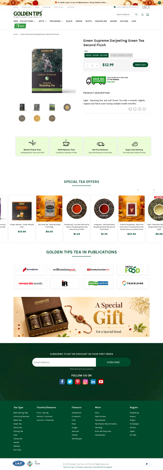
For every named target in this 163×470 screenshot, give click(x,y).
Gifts (41, 21)
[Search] (136, 14)
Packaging (55, 21)
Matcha (16, 446)
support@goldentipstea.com (127, 7)
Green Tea (17, 424)
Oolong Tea (18, 431)
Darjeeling (134, 413)
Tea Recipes (77, 438)
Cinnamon (76, 416)
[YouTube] (101, 381)
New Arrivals (100, 416)
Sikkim (133, 427)
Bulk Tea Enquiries (103, 431)
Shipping (46, 7)
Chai (133, 21)
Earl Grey (17, 450)
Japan (132, 431)
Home (15, 34)
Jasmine (75, 431)
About (15, 7)
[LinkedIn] (93, 381)
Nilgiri (133, 420)
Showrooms (27, 7)
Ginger (74, 427)
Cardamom (76, 413)
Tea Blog (98, 427)
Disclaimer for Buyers (102, 467)
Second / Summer (44, 416)
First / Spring (42, 413)
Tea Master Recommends (106, 424)
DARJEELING (101, 21)
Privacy (79, 467)
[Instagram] (85, 381)
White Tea (17, 427)
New (16, 21)
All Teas (133, 435)
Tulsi (74, 420)
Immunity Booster (21, 416)
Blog (37, 7)
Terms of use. (68, 467)
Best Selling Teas (20, 413)
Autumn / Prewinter (45, 420)
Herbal (16, 442)
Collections (26, 21)
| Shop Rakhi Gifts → (81, 2)
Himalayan (134, 424)
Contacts (70, 7)
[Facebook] (62, 381)
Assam (113, 21)
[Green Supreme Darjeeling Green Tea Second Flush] (46, 71)
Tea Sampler (100, 420)
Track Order (58, 7)
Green (79, 21)
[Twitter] (70, 381)
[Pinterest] (77, 381)
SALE (97, 413)
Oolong (124, 21)
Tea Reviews (100, 435)
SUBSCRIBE (113, 362)
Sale (22, 26)
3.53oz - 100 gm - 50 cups (121, 55)
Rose (74, 424)
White (88, 21)
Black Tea (17, 420)
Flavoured (17, 438)
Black (69, 21)
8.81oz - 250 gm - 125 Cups (96, 55)
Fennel (74, 435)
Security (87, 467)
